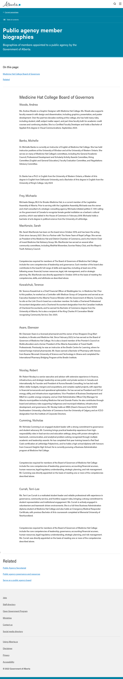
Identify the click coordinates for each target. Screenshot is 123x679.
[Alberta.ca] (11, 4)
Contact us (7, 624)
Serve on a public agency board (17, 580)
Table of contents (13, 19)
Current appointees (11, 12)
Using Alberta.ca (10, 641)
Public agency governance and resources (21, 573)
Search (114, 4)
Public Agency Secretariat (14, 567)
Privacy (6, 655)
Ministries (7, 617)
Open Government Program (15, 611)
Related (6, 79)
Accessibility (8, 661)
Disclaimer (7, 648)
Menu (120, 4)
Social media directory (13, 631)
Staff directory (9, 604)
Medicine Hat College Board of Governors (21, 73)
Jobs (5, 597)
